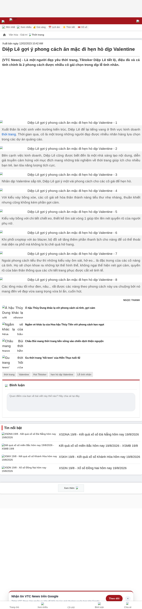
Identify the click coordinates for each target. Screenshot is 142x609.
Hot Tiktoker (39, 374)
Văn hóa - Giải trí (18, 34)
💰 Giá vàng (39, 27)
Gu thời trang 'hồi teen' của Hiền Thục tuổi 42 (52, 357)
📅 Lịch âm (54, 27)
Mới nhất (10, 27)
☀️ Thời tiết (69, 27)
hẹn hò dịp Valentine (62, 374)
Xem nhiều (25, 27)
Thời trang (38, 34)
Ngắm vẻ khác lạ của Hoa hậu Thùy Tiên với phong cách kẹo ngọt (64, 324)
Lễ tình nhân (84, 374)
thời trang (9, 134)
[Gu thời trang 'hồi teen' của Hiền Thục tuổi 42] (12, 361)
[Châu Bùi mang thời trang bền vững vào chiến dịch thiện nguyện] (12, 345)
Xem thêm (69, 488)
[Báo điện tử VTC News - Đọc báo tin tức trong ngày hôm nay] (21, 20)
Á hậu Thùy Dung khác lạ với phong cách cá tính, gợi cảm (60, 307)
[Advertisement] (71, 91)
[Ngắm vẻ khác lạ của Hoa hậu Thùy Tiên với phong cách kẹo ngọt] (12, 328)
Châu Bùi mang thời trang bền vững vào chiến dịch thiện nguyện (64, 341)
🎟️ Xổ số (82, 27)
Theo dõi (114, 598)
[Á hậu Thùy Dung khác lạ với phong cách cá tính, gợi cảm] (12, 311)
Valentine (24, 374)
